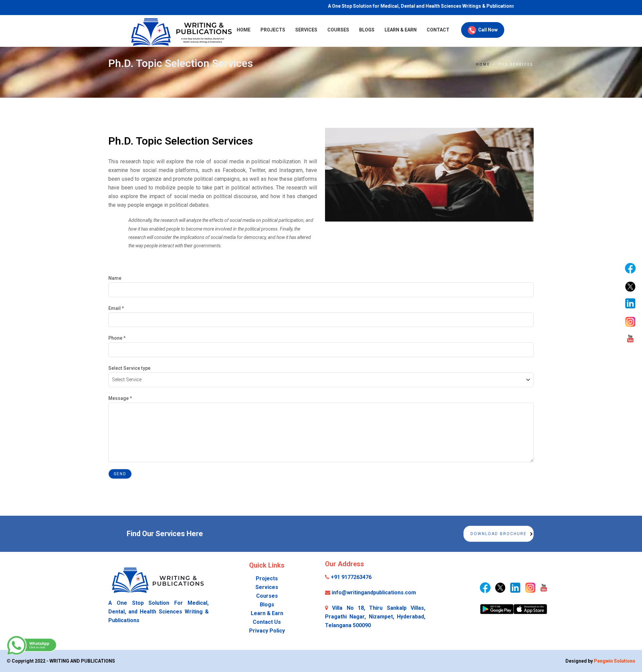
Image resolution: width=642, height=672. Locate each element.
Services (306, 29)
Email (116, 308)
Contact (438, 29)
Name (114, 278)
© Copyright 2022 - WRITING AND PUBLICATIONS (61, 661)
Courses (338, 29)
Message (120, 398)
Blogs (366, 29)
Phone (116, 338)
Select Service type (129, 368)
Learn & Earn (401, 29)
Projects (272, 29)
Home (243, 29)
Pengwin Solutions (614, 661)
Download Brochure (498, 533)
